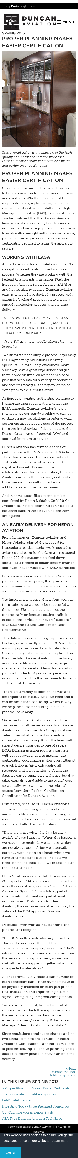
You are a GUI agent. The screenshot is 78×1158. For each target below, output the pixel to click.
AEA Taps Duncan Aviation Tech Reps (32, 1118)
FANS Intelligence (16, 1100)
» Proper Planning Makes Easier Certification (37, 1088)
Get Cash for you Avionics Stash (27, 1112)
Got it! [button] (10, 1152)
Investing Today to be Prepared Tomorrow (36, 1106)
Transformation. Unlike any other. (29, 1094)
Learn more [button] (60, 1140)
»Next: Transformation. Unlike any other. (62, 1072)
